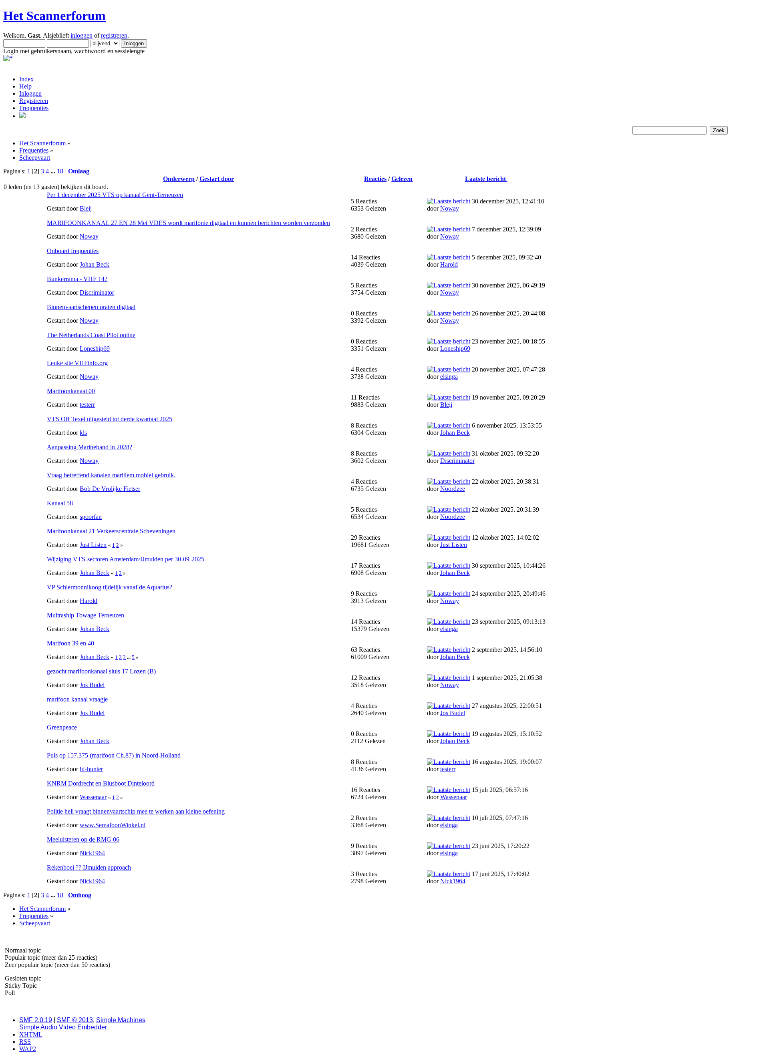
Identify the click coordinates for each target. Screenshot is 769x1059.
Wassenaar (93, 797)
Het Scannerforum (54, 15)
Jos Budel (92, 684)
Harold (449, 264)
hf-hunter (91, 769)
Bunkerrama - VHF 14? (77, 278)
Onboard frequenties (73, 250)
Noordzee (452, 488)
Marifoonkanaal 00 (71, 391)
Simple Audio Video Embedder (63, 1027)
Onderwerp (179, 178)
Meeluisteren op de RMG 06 (83, 839)
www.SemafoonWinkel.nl (112, 825)
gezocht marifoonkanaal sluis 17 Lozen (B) (101, 671)
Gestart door (216, 178)
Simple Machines (120, 1020)
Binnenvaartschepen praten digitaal (91, 306)
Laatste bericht (486, 178)
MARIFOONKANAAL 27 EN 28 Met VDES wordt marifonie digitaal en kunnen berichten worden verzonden (188, 222)
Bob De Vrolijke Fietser (110, 488)
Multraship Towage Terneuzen (85, 615)
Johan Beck (94, 264)
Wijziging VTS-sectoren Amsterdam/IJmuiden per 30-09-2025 (125, 559)
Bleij (86, 208)
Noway (449, 208)
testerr (87, 404)
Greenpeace (62, 727)
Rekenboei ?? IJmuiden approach (89, 867)
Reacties (375, 178)
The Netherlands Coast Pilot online (91, 335)
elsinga (449, 376)
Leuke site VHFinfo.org (77, 363)
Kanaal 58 (60, 503)
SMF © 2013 (75, 1020)
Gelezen (402, 178)
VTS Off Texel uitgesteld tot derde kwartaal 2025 (109, 419)
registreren (114, 35)
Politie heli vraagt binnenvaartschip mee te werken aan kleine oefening (136, 811)
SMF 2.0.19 (35, 1020)
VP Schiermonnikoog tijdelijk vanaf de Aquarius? (109, 587)
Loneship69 (95, 348)
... (53, 171)
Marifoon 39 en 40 (70, 643)
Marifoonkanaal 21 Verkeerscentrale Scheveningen (111, 531)
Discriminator (97, 292)
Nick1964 (92, 853)
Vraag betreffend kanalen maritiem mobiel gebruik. (111, 475)
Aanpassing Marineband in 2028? (89, 447)
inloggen (81, 35)
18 (60, 171)
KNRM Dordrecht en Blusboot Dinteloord (101, 783)
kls (83, 432)
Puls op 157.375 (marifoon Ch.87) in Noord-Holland (114, 755)
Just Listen (93, 544)
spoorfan (91, 516)
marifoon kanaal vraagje (77, 699)
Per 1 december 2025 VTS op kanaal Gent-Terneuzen (115, 194)
